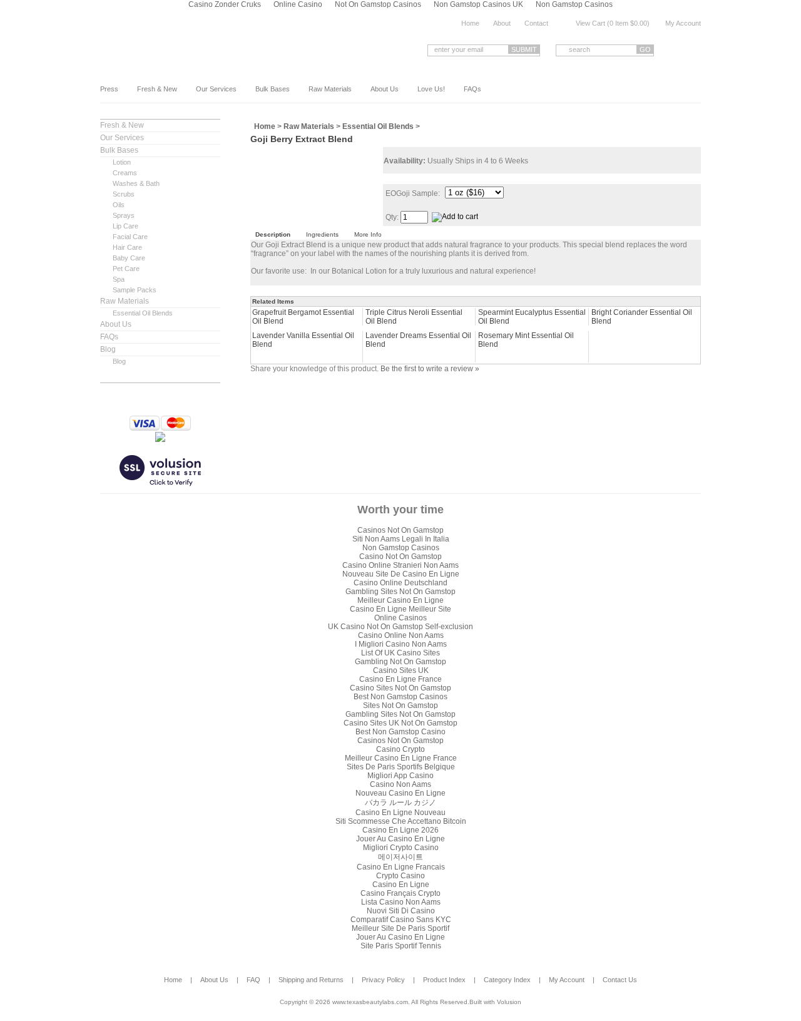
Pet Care (126, 268)
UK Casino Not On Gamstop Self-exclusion (400, 626)
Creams (125, 173)
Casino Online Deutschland (400, 582)
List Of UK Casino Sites (400, 653)
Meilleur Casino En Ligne (400, 600)
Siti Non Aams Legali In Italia (400, 539)
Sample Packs (134, 290)
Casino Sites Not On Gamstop (400, 688)
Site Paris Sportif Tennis (400, 945)
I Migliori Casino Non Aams (401, 644)
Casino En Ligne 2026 (400, 830)
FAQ (253, 979)
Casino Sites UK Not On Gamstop (400, 723)
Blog (108, 349)
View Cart (590, 23)
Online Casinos (400, 617)
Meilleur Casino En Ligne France (401, 758)
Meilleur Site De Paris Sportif (400, 928)
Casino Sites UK (401, 670)
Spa (119, 279)
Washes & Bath (136, 183)
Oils (119, 204)
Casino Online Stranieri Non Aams (400, 565)
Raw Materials (330, 89)
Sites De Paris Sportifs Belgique (401, 766)
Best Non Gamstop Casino (400, 731)
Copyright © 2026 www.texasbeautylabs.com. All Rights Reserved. (374, 1001)
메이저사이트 (400, 857)
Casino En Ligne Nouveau (400, 812)
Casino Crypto (400, 749)
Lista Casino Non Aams (401, 902)
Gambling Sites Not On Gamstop (400, 591)
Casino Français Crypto (400, 893)
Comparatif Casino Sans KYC (400, 919)
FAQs (472, 89)
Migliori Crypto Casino (401, 847)
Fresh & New (157, 89)
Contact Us (620, 979)
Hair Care (127, 247)
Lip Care (125, 226)
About (502, 23)
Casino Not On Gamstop (400, 556)
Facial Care (130, 236)
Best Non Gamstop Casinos (400, 696)
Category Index (507, 979)
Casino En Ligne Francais (401, 867)
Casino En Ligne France (400, 679)
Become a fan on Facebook (676, 49)
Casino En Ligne (400, 884)
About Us (384, 89)
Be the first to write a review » (429, 368)
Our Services (216, 89)
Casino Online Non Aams (401, 635)
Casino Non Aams (400, 784)
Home (470, 23)
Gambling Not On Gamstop (400, 661)
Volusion (509, 1001)
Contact (536, 23)
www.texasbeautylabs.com (199, 49)
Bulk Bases (272, 89)
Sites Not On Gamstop (400, 705)
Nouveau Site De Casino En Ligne (400, 574)
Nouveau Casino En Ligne (400, 793)
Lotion (122, 162)
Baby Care (129, 258)
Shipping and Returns (311, 979)
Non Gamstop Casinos (400, 547)
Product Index (444, 979)
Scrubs (124, 194)
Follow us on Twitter (696, 49)
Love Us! (431, 89)
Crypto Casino (400, 875)
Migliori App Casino (400, 775)
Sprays (124, 215)
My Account (683, 23)
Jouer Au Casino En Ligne (400, 838)
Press (109, 89)
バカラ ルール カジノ (400, 802)
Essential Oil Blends (143, 313)
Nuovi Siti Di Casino (401, 910)
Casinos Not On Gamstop (400, 530)
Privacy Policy (383, 979)
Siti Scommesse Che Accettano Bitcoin (400, 821)
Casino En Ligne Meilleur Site (400, 609)
